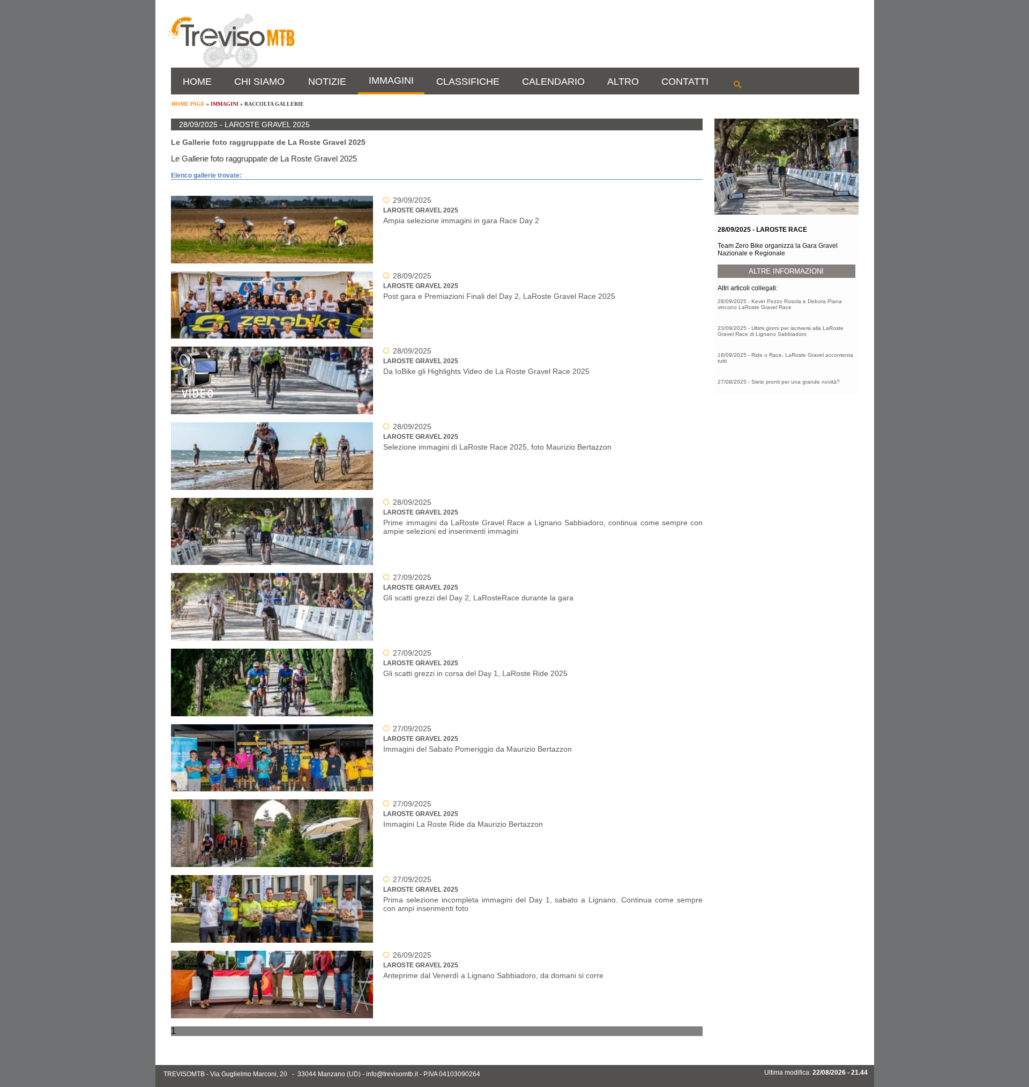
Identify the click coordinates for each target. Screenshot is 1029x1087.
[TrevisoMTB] (231, 65)
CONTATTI (685, 81)
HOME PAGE (188, 104)
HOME (197, 81)
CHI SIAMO (259, 81)
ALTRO (623, 81)
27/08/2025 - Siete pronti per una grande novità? (779, 382)
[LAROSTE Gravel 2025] (426, 252)
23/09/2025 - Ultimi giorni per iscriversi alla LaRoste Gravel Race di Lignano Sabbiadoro (781, 331)
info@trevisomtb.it (392, 1074)
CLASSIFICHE (467, 81)
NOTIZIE (327, 81)
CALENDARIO (553, 81)
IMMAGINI (391, 80)
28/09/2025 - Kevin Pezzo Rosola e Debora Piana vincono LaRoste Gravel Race (780, 304)
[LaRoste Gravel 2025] (426, 403)
